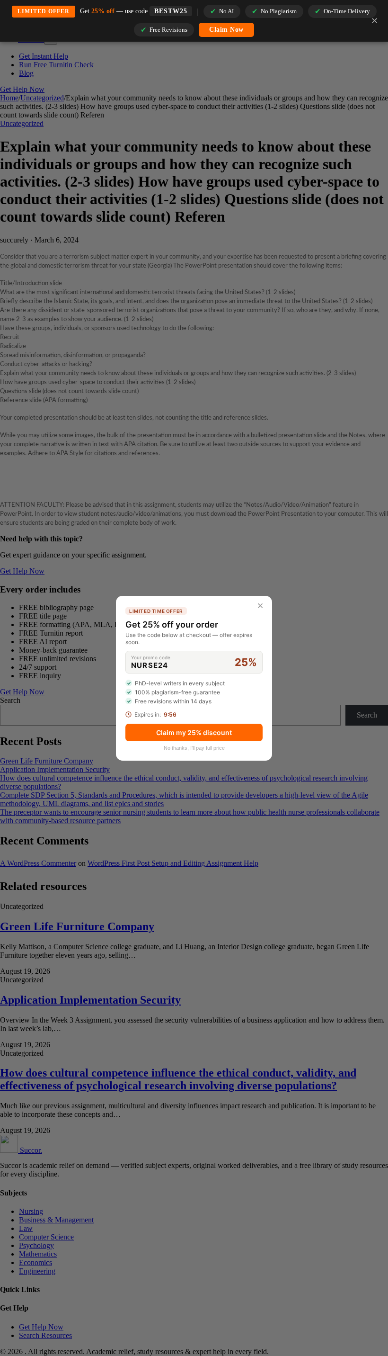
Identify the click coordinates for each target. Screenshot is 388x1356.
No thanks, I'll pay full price (194, 748)
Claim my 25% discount (194, 732)
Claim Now (226, 29)
